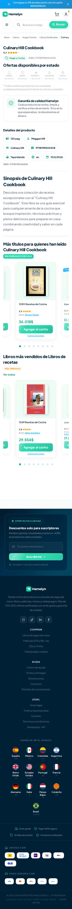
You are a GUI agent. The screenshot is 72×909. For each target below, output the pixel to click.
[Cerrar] (68, 4)
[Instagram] (23, 619)
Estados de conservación (36, 689)
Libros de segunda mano (36, 635)
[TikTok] (31, 619)
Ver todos (9, 374)
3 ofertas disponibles (36, 454)
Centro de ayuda (36, 667)
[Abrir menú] (6, 24)
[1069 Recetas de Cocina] (36, 399)
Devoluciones (36, 678)
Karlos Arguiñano (32, 433)
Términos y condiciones (36, 721)
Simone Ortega (32, 315)
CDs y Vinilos (36, 646)
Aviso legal (36, 705)
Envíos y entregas (36, 672)
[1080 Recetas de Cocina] (36, 281)
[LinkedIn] (40, 619)
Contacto (36, 683)
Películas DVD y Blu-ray (36, 640)
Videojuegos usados (36, 651)
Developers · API (36, 727)
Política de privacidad (36, 710)
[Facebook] (48, 619)
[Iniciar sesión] (66, 14)
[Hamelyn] (12, 14)
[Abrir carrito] (57, 14)
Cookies (36, 716)
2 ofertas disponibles (36, 335)
